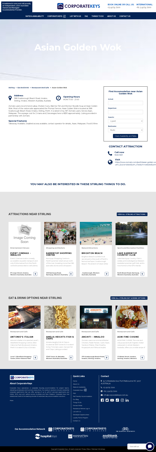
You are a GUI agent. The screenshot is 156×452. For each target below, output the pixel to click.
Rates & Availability (35, 16)
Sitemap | (95, 449)
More (11, 400)
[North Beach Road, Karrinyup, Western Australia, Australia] (142, 274)
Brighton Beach (92, 253)
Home (75, 381)
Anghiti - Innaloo (93, 337)
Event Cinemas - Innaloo (20, 254)
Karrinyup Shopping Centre (59, 254)
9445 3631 (119, 155)
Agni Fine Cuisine (128, 337)
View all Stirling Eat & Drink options (128, 298)
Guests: (111, 117)
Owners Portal (77, 405)
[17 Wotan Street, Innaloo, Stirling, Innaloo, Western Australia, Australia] (142, 357)
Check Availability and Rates (125, 136)
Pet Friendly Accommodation (82, 396)
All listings (101, 449)
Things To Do (98, 16)
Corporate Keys (55, 16)
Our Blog (76, 399)
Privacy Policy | (87, 449)
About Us (111, 16)
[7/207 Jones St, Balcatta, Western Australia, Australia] (71, 357)
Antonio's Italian (21, 337)
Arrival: (110, 99)
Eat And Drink (23, 88)
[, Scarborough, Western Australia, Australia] (106, 274)
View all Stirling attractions (132, 214)
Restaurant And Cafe (40, 88)
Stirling (12, 88)
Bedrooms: (112, 126)
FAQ (86, 16)
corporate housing (38, 388)
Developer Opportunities (81, 415)
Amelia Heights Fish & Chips (60, 338)
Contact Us (124, 16)
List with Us (77, 411)
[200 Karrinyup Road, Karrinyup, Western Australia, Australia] (71, 274)
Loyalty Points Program (80, 418)
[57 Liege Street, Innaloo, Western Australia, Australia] (35, 274)
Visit (117, 159)
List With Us (75, 16)
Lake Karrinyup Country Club (127, 254)
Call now (119, 152)
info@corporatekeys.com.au (116, 395)
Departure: (112, 108)
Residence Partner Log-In (81, 408)
